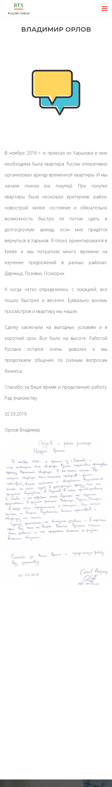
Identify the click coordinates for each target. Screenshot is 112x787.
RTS (18, 5)
